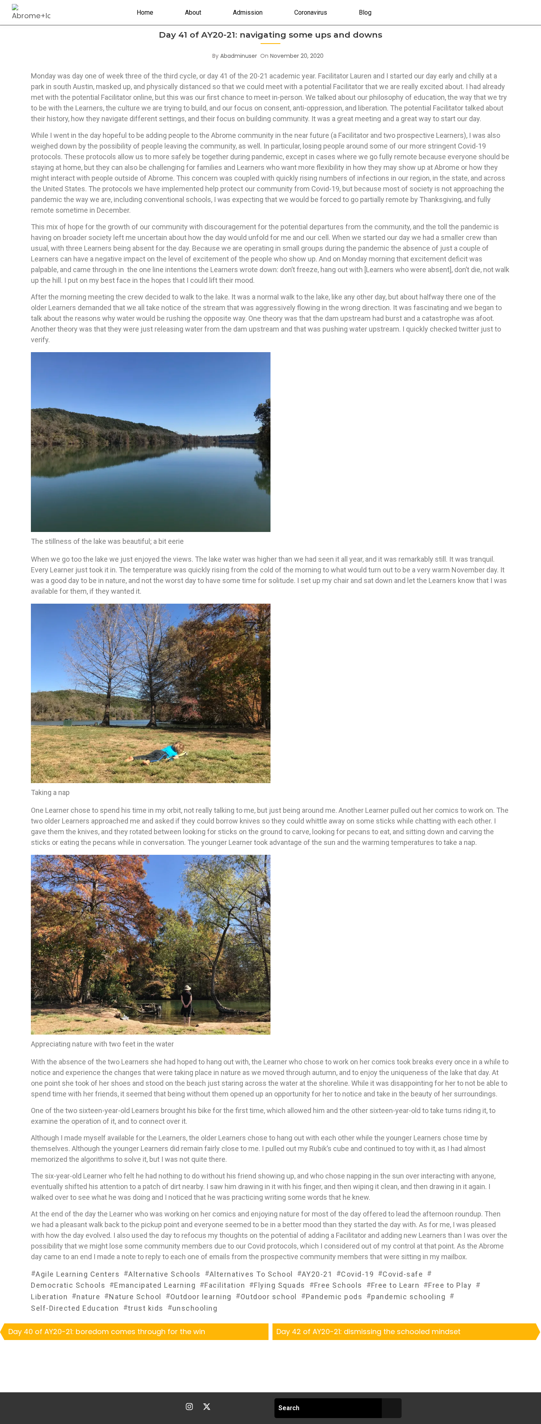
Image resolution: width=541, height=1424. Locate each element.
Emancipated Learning (155, 1285)
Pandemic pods (334, 1296)
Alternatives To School (251, 1274)
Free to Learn (395, 1285)
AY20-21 (317, 1274)
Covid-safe (403, 1274)
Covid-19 (357, 1274)
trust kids (146, 1308)
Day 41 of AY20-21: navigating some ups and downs (270, 35)
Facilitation (224, 1285)
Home (145, 12)
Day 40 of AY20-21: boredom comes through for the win (106, 1331)
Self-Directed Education (75, 1308)
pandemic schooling (408, 1296)
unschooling (195, 1308)
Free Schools (338, 1285)
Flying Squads (279, 1285)
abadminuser (238, 56)
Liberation (49, 1296)
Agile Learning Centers (78, 1274)
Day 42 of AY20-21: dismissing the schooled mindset (368, 1331)
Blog (365, 12)
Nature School (135, 1296)
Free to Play (450, 1285)
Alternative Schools (164, 1274)
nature (88, 1296)
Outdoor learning (201, 1296)
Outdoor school (268, 1296)
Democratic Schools (68, 1285)
